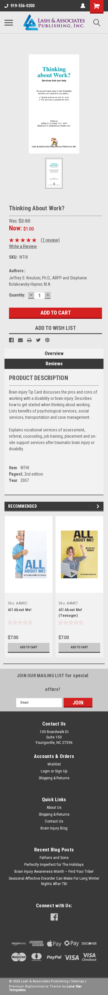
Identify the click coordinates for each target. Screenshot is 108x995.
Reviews (54, 364)
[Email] (20, 340)
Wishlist (54, 764)
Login (45, 771)
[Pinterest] (47, 340)
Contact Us (54, 821)
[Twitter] (38, 340)
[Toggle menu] (8, 22)
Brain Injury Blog (54, 828)
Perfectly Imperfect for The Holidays (54, 865)
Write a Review (23, 246)
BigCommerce (37, 986)
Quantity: (17, 295)
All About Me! (20, 609)
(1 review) (50, 240)
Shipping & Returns (54, 778)
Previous (90, 506)
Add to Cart (28, 647)
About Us (54, 807)
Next (99, 506)
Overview (54, 353)
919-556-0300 (22, 5)
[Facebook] (11, 340)
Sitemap (77, 981)
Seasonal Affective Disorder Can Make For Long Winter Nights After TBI (54, 881)
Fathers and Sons (54, 858)
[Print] (29, 340)
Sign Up (61, 771)
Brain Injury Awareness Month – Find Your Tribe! (54, 871)
